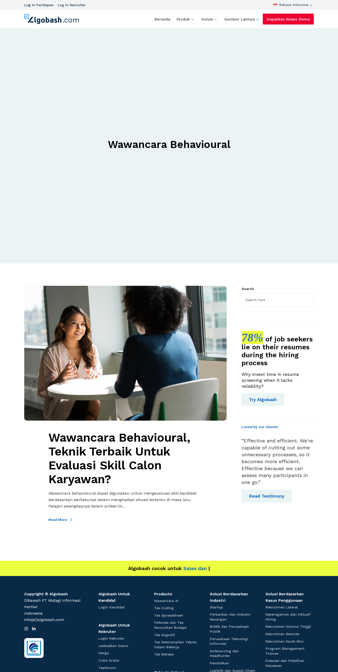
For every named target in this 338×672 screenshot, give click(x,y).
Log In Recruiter (72, 5)
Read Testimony (266, 496)
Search (247, 289)
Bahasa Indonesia (293, 5)
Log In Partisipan (39, 5)
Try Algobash (263, 399)
